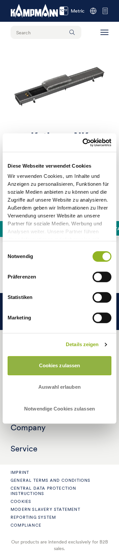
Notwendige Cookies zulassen (59, 408)
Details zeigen (82, 344)
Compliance (26, 525)
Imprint (20, 472)
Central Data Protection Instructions (43, 491)
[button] (104, 32)
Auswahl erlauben (59, 387)
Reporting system (33, 517)
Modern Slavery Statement (45, 509)
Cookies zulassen (59, 365)
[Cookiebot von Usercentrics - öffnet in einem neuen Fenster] (84, 142)
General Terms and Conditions (51, 480)
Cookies (21, 501)
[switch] (102, 277)
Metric (72, 11)
